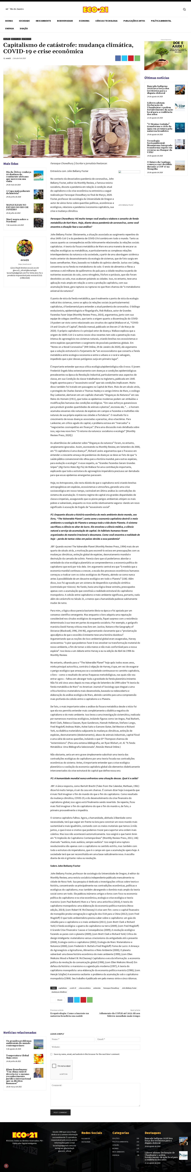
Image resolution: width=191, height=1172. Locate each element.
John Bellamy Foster (129, 988)
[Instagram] (178, 9)
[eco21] (24, 248)
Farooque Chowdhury (111, 988)
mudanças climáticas (59, 992)
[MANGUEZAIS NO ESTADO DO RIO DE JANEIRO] (38, 208)
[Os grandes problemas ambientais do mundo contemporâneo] (38, 1044)
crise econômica (84, 988)
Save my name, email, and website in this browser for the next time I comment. (87, 1054)
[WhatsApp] (137, 58)
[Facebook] (173, 9)
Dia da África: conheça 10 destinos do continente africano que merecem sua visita (18, 177)
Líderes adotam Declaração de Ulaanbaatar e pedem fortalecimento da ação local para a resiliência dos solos (160, 109)
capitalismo (62, 988)
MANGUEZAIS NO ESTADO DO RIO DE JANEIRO (17, 207)
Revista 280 (16, 39)
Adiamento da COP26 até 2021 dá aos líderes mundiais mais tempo (119, 1014)
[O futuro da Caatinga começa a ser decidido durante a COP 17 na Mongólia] (180, 165)
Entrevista (26, 39)
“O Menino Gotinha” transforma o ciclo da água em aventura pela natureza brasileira (159, 128)
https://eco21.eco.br (24, 264)
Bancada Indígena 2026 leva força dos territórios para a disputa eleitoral (158, 90)
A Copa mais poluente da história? (18, 192)
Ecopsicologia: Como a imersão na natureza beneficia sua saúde (69, 1014)
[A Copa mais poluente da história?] (38, 194)
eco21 (8, 58)
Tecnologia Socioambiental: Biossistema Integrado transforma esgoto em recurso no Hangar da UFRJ (159, 147)
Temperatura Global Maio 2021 (17, 1056)
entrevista (96, 988)
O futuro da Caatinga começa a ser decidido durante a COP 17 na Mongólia (159, 166)
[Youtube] (15, 1148)
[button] (184, 9)
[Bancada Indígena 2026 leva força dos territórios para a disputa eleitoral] (180, 89)
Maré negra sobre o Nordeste (17, 220)
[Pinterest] (131, 58)
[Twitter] (124, 58)
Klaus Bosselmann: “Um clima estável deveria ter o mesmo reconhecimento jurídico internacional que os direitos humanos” (18, 1076)
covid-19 (73, 988)
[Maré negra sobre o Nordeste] (38, 222)
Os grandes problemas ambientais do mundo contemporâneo (18, 1043)
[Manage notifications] (6, 1166)
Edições (7, 39)
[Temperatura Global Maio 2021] (38, 1059)
